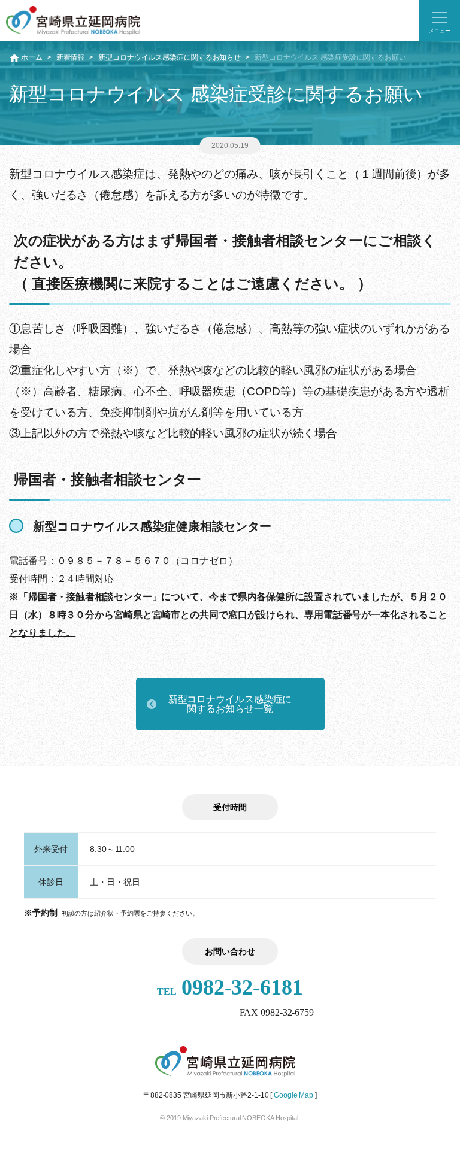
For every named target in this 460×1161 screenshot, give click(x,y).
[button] (439, 20)
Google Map (293, 1095)
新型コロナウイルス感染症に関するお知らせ (169, 57)
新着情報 (70, 57)
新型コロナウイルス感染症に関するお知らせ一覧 (230, 704)
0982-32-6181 (230, 987)
